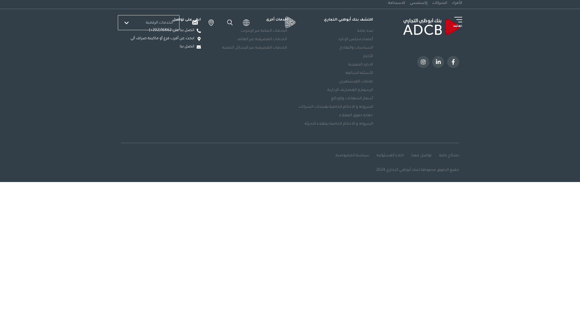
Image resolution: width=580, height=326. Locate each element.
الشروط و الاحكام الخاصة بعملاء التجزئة (339, 124)
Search (229, 23)
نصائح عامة (449, 156)
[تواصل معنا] (195, 22)
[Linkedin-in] (438, 62)
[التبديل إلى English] (246, 22)
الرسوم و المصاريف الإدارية (350, 90)
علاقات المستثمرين (356, 82)
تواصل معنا (421, 156)
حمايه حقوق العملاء (356, 115)
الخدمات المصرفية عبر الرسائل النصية (254, 48)
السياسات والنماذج (356, 48)
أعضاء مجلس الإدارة (355, 39)
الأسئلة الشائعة (359, 73)
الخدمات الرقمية (159, 23)
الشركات (439, 3)
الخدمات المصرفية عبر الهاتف (262, 39)
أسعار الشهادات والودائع (352, 99)
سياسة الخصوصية (352, 156)
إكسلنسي (418, 3)
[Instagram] (423, 62)
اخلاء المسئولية (390, 156)
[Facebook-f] (453, 62)
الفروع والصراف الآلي (211, 23)
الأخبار (368, 56)
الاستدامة (396, 3)
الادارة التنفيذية (360, 65)
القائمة (457, 26)
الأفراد (457, 3)
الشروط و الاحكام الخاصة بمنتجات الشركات (335, 107)
